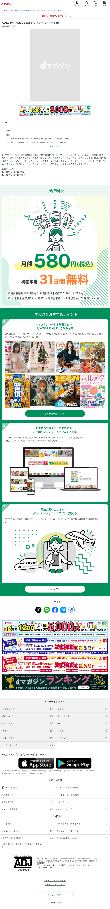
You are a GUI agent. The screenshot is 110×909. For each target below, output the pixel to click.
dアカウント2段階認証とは (13, 838)
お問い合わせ (62, 802)
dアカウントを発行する (55, 880)
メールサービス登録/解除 (67, 795)
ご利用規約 (6, 823)
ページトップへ (55, 895)
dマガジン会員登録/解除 (67, 787)
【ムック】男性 (13, 10)
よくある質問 (7, 802)
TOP (3, 10)
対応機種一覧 (7, 795)
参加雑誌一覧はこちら (55, 413)
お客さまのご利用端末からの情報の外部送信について (24, 845)
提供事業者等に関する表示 (68, 823)
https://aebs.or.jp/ (45, 867)
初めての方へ (11, 787)
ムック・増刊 (24, 10)
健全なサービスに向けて (67, 831)
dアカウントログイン (66, 809)
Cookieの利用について (66, 838)
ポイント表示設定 (9, 809)
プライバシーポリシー (11, 831)
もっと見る (55, 589)
